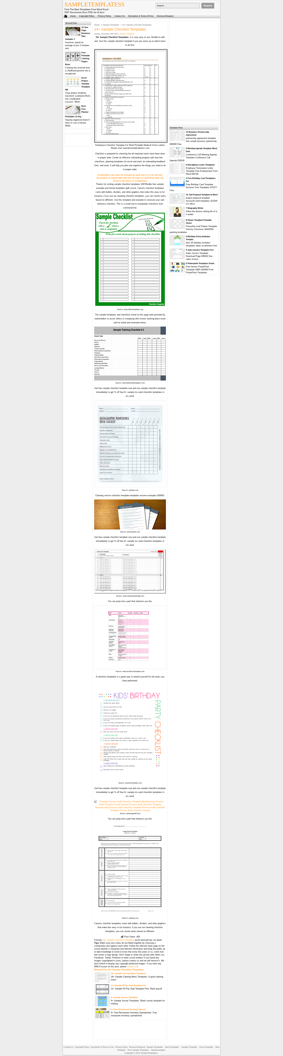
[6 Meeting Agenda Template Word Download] (177, 156)
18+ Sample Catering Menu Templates (128, 973)
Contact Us (119, 16)
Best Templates (172, 1047)
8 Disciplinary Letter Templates (200, 165)
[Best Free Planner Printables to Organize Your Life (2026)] (73, 113)
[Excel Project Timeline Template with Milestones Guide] (73, 85)
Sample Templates (111, 25)
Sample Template (189, 1047)
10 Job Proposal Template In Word (201, 195)
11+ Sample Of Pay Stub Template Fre (128, 985)
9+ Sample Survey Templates (124, 997)
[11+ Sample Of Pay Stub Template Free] (102, 993)
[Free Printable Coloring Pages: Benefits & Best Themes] (73, 60)
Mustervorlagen (158, 1050)
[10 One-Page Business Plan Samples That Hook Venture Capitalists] (73, 34)
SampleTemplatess (94, 4)
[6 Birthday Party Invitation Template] (177, 244)
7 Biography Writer (194, 208)
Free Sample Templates (138, 1050)
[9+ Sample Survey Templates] (102, 1005)
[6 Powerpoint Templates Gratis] (177, 271)
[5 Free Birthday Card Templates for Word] (177, 185)
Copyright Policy (86, 16)
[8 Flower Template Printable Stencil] (177, 228)
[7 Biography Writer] (177, 216)
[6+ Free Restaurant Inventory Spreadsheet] (102, 1017)
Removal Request (165, 16)
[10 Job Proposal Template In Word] (177, 202)
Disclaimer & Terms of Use (141, 16)
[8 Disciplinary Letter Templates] (177, 173)
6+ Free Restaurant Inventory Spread (128, 1009)
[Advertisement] (193, 70)
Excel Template (206, 1047)
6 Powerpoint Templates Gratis (200, 263)
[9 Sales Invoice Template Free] (177, 258)
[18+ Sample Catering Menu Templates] (102, 981)
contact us (132, 966)
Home (73, 16)
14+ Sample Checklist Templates (118, 940)
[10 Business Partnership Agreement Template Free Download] (177, 140)
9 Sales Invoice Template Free (200, 250)
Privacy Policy (104, 16)
